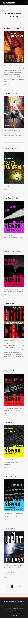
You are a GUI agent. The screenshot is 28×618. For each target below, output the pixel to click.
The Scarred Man (11, 198)
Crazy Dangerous (11, 148)
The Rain (8, 422)
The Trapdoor (10, 476)
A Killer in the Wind (12, 28)
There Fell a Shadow (13, 252)
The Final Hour (10, 93)
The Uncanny (10, 528)
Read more (6, 84)
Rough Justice (10, 371)
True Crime (9, 303)
